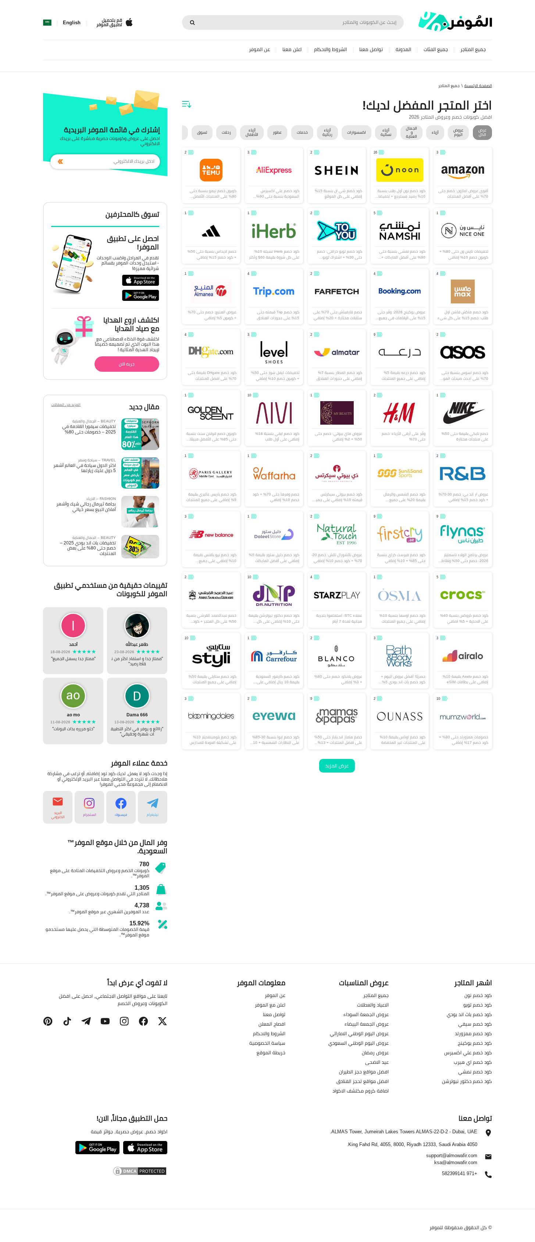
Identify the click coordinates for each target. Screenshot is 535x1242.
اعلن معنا (292, 49)
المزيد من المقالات (66, 405)
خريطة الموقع (271, 1052)
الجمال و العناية (411, 132)
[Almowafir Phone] (488, 1176)
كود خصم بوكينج (475, 1042)
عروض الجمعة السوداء (366, 1014)
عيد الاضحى (377, 1062)
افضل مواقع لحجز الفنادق (362, 1081)
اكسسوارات (356, 132)
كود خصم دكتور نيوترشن (467, 1081)
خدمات (302, 132)
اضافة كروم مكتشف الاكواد (360, 1090)
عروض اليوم (458, 132)
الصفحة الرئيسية (478, 86)
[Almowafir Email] (488, 1158)
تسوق (202, 132)
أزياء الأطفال (252, 132)
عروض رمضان (375, 1052)
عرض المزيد (337, 765)
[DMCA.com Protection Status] (105, 1170)
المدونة (403, 49)
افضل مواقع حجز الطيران (364, 1071)
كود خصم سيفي (475, 1023)
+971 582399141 (459, 1173)
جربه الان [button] (127, 364)
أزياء (435, 132)
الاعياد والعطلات (373, 1004)
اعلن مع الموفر (270, 1004)
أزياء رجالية (327, 132)
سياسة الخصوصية (267, 1042)
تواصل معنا (371, 49)
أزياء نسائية (386, 132)
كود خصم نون (478, 995)
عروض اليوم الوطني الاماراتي (359, 1033)
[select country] (47, 23)
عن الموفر (259, 49)
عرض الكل (482, 132)
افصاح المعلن (271, 1023)
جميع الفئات (436, 49)
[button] (152, 807)
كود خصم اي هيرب (473, 1062)
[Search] (192, 22)
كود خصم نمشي (475, 1071)
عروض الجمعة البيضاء (367, 1023)
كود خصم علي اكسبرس (468, 1052)
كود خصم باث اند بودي (469, 1014)
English (72, 22)
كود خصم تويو (477, 1004)
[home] (455, 21)
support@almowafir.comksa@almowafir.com (451, 1159)
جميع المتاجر (473, 49)
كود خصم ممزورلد (473, 1033)
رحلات (226, 132)
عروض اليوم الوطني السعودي (358, 1042)
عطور (277, 132)
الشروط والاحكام (330, 49)
